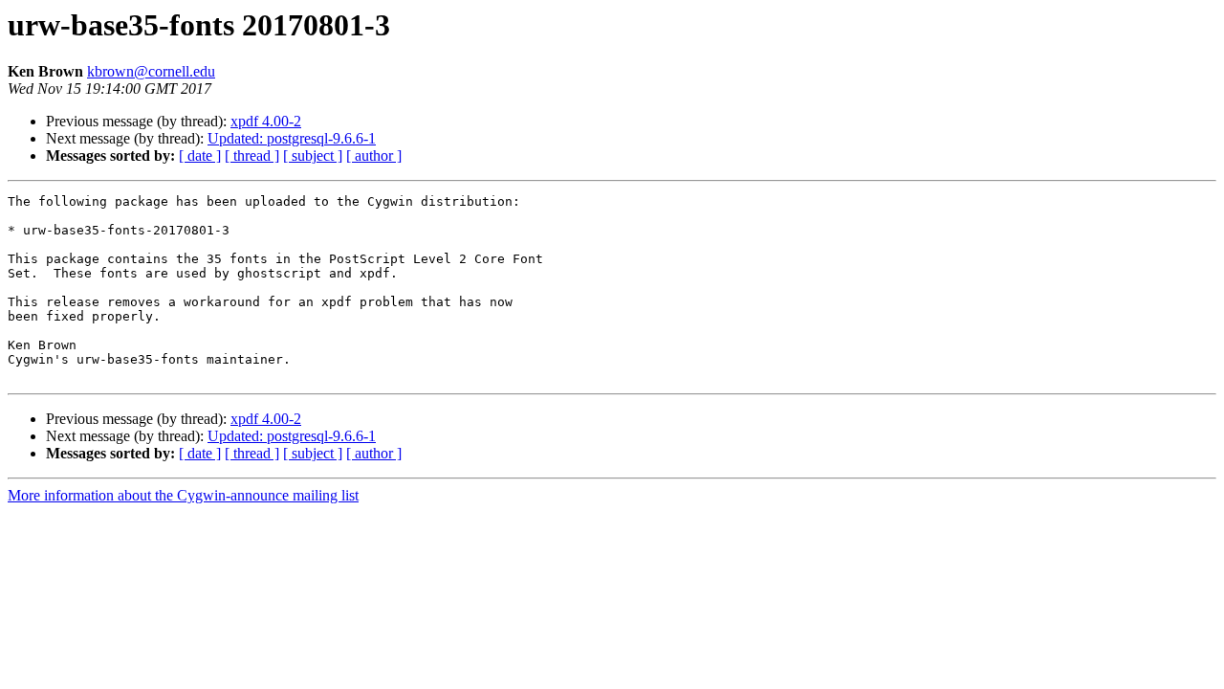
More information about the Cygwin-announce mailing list (183, 495)
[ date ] (200, 155)
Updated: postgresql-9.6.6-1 (292, 138)
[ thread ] (252, 155)
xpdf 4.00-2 (265, 121)
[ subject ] (312, 155)
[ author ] (374, 155)
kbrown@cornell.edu (151, 71)
